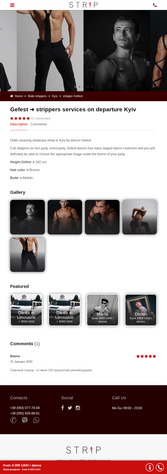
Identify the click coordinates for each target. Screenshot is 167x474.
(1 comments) (41, 118)
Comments (39, 124)
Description (18, 124)
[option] (117, 50)
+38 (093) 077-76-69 (25, 408)
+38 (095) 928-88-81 (25, 413)
